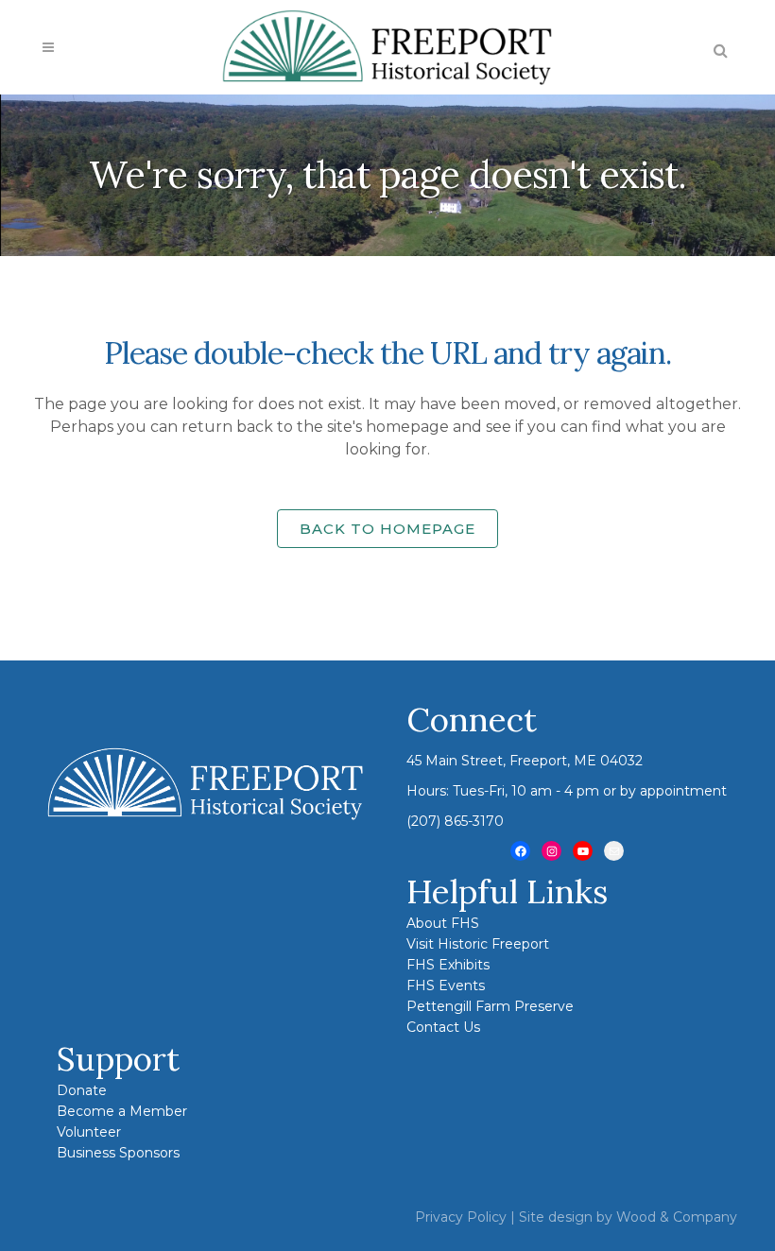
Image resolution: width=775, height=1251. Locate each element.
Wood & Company (676, 1216)
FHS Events (445, 985)
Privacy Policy (461, 1216)
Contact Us (443, 1027)
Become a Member (122, 1111)
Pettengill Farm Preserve (490, 1006)
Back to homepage (387, 529)
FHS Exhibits (448, 964)
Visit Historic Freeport (477, 943)
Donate (82, 1090)
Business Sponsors (118, 1152)
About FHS (442, 923)
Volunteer (89, 1131)
